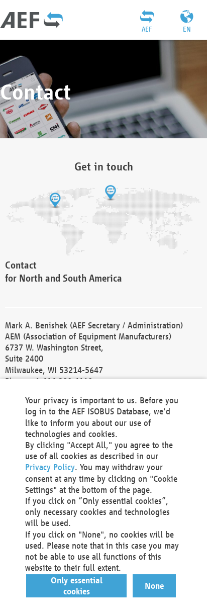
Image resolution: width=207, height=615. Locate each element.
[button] (76, 585)
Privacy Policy (50, 467)
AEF (147, 29)
